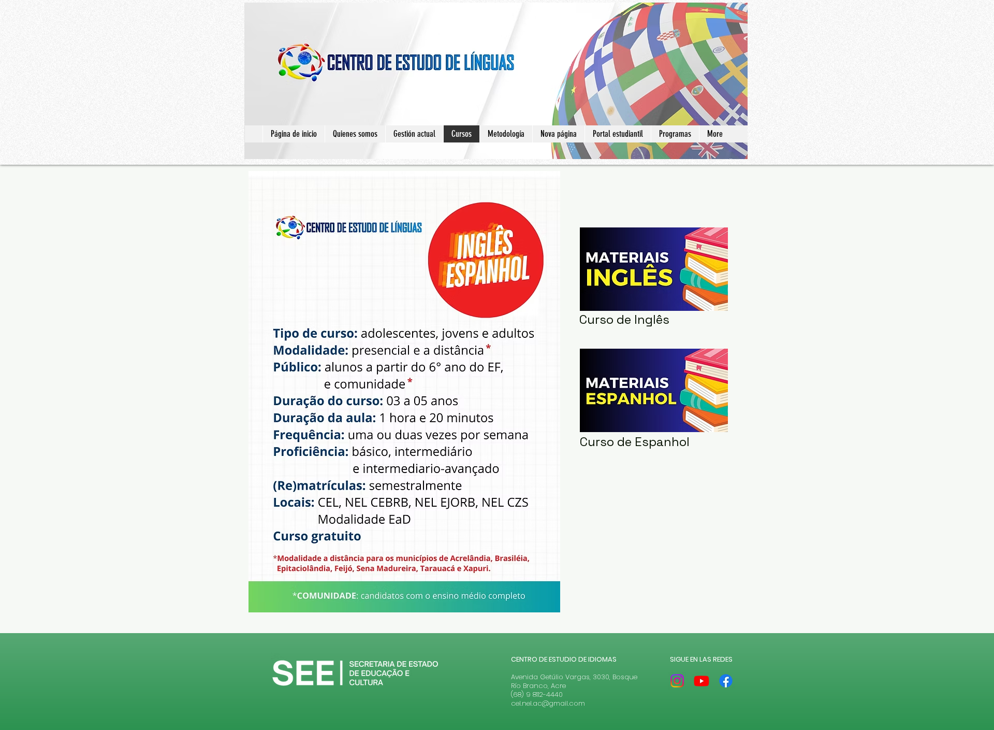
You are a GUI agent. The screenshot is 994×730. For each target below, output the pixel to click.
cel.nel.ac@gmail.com (548, 703)
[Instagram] (677, 681)
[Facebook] (726, 681)
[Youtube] (701, 681)
